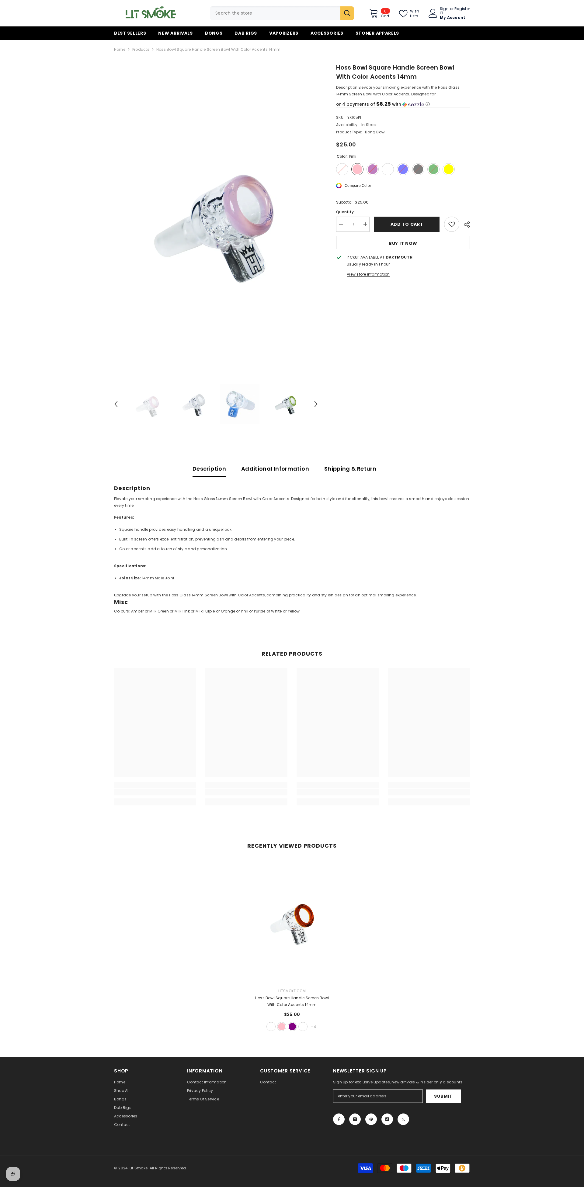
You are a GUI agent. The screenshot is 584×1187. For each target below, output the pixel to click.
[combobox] (275, 13)
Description (209, 468)
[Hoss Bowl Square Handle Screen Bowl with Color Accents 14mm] (292, 921)
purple (292, 1026)
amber (271, 1026)
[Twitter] (403, 1119)
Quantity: (345, 211)
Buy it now (403, 243)
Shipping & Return (350, 468)
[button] (115, 404)
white (303, 1026)
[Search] (282, 13)
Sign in (444, 10)
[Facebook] (339, 1119)
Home (119, 49)
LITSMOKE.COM (292, 990)
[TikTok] (387, 1119)
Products (140, 49)
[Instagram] (355, 1119)
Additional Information (275, 468)
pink (281, 1026)
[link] (155, 792)
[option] (216, 216)
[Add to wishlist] (451, 224)
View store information (368, 274)
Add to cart (407, 224)
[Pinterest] (371, 1119)
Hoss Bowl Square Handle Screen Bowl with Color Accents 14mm (292, 1001)
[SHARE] (464, 224)
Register (462, 9)
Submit (443, 1096)
